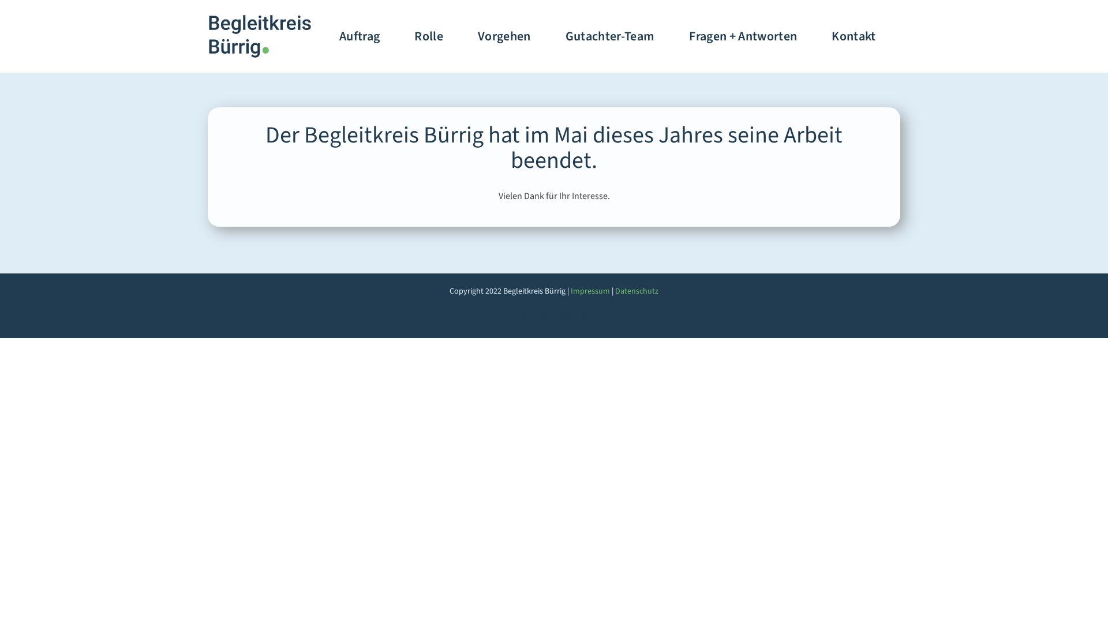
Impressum (590, 291)
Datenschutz (636, 291)
